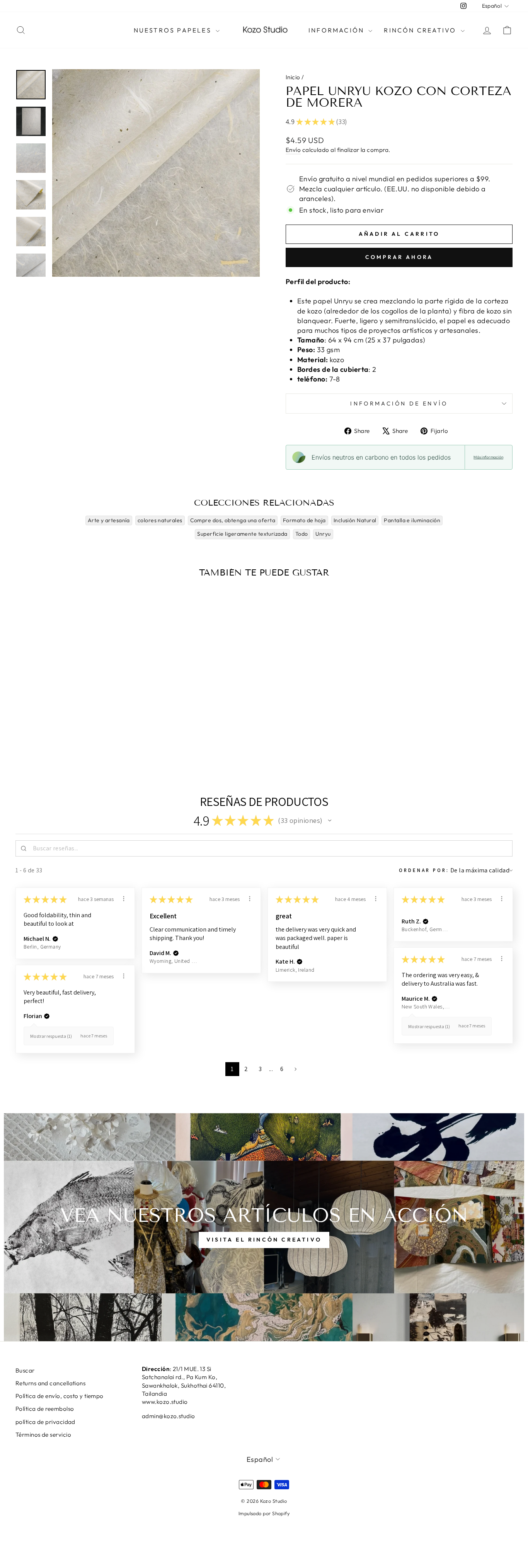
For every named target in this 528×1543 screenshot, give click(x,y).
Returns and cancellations (50, 1383)
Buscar (25, 1370)
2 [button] (246, 1069)
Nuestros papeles (174, 30)
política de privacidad (45, 1421)
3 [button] (260, 1069)
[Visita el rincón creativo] (264, 1227)
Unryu (322, 533)
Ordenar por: (424, 870)
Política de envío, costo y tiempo (59, 1396)
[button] (329, 820)
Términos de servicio (43, 1434)
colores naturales (160, 520)
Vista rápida (74, 705)
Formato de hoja (304, 520)
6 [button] (281, 1069)
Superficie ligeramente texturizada (242, 533)
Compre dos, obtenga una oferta (233, 520)
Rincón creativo (421, 30)
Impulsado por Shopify (264, 1513)
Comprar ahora (399, 257)
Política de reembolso (44, 1408)
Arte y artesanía (109, 520)
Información (337, 30)
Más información (488, 457)
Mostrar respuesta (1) (429, 1026)
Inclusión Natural (355, 520)
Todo (301, 533)
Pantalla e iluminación (412, 520)
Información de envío (399, 403)
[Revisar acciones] (123, 898)
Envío (293, 149)
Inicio (293, 77)
